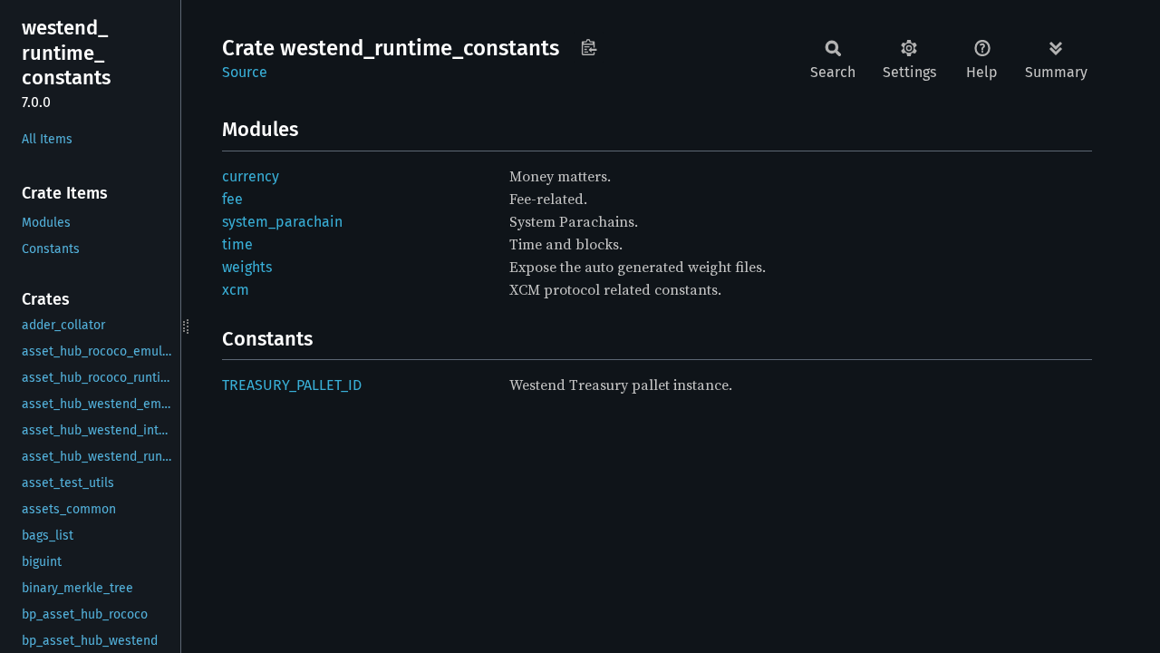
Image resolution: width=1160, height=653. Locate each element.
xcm (235, 289)
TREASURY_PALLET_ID (292, 385)
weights (247, 267)
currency (250, 176)
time (237, 244)
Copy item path (589, 47)
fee (232, 199)
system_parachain (282, 221)
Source (244, 72)
